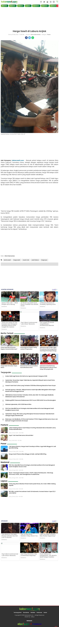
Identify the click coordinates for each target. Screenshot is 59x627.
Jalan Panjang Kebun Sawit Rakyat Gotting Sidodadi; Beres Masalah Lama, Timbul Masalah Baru (32, 428)
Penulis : (33, 34)
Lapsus (28, 5)
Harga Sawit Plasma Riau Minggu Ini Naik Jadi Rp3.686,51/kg (27, 454)
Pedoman (39, 612)
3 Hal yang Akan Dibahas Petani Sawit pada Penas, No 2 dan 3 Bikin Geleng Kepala (32, 484)
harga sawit (16, 260)
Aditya (32, 617)
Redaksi (33, 612)
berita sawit (7, 260)
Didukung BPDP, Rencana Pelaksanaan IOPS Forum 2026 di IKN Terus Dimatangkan (30, 400)
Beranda (4, 5)
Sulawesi (44, 5)
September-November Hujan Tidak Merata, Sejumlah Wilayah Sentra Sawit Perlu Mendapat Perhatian (30, 381)
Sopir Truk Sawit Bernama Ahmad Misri (21, 435)
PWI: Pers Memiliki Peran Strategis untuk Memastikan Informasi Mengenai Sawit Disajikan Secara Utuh (29, 409)
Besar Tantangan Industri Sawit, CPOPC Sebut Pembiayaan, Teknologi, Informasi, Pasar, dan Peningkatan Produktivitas (31, 473)
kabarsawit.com (18, 160)
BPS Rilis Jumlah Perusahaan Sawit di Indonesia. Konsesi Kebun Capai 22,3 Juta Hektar (32, 492)
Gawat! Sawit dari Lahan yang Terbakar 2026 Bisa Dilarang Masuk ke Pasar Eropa (30, 385)
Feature (21, 5)
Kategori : (46, 34)
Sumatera (36, 5)
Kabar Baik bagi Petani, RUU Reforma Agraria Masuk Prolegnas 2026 (26, 376)
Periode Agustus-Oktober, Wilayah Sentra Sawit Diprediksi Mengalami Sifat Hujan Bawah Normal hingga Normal (30, 390)
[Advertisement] (29, 18)
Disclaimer (26, 612)
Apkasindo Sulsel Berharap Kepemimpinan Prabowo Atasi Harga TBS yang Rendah (48, 367)
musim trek (26, 260)
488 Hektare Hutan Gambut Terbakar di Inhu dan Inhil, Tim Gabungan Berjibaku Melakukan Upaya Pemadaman (29, 395)
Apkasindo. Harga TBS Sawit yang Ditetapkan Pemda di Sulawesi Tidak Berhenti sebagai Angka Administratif (29, 414)
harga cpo (44, 260)
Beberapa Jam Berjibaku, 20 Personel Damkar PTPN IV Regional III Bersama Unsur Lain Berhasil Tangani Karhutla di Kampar (31, 420)
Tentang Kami (18, 612)
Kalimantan (54, 5)
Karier (45, 612)
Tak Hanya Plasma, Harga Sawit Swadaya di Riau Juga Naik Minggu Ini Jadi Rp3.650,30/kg (32, 447)
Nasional (12, 5)
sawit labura (35, 260)
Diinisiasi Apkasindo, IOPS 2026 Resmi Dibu (18, 404)
